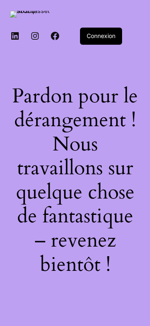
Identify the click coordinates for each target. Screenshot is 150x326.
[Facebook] (55, 36)
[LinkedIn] (15, 36)
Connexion (101, 35)
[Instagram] (35, 36)
